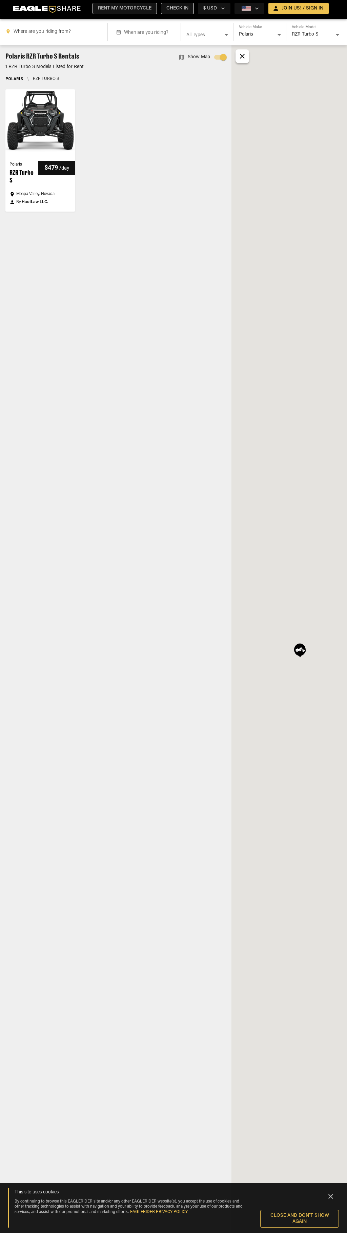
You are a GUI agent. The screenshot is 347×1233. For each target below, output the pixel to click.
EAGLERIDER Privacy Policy (159, 1212)
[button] (125, 8)
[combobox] (55, 32)
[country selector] (249, 8)
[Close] (331, 1196)
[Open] (226, 35)
